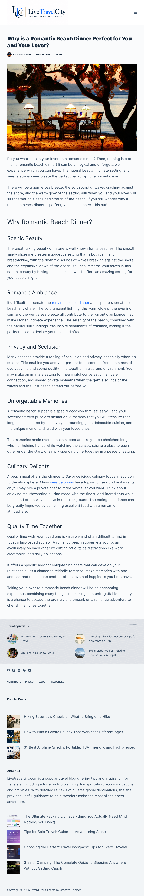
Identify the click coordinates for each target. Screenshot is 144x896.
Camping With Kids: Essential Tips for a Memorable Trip (112, 639)
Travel (58, 54)
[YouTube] (29, 670)
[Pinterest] (24, 670)
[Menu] (135, 12)
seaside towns (62, 482)
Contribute (14, 681)
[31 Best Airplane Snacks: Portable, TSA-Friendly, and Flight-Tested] (13, 752)
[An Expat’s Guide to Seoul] (12, 653)
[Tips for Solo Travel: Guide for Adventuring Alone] (13, 836)
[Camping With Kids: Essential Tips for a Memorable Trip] (80, 639)
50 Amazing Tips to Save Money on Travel (43, 639)
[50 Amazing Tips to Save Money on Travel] (12, 639)
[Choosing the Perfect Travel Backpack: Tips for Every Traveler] (13, 852)
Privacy (30, 681)
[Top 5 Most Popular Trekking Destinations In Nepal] (80, 653)
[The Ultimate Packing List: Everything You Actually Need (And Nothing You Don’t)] (13, 821)
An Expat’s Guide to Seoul (37, 653)
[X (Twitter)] (13, 670)
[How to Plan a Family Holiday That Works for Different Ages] (13, 736)
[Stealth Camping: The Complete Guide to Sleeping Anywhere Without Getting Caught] (13, 867)
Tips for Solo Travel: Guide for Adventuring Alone (65, 832)
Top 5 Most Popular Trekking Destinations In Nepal (107, 653)
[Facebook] (8, 670)
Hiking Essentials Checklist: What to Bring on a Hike (67, 716)
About (43, 681)
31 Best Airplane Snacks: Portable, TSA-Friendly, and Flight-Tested (79, 747)
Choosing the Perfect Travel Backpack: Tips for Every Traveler (75, 847)
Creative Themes (70, 890)
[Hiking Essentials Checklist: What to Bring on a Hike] (13, 721)
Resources (57, 681)
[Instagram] (19, 670)
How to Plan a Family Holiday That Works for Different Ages (73, 732)
